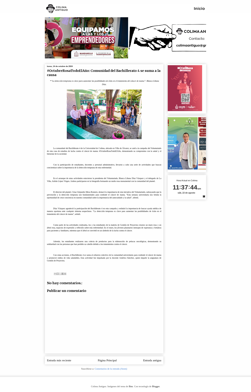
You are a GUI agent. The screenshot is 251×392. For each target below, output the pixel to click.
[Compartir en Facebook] (62, 273)
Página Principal (107, 360)
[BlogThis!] (57, 273)
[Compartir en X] (60, 273)
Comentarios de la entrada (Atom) (111, 368)
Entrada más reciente (59, 360)
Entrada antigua (152, 360)
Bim (131, 386)
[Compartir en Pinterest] (65, 273)
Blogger (155, 386)
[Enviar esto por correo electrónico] (55, 273)
